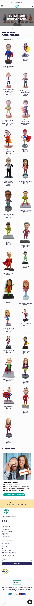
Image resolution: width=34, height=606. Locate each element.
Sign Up (17, 564)
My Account (5, 543)
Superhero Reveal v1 (25, 181)
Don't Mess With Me (25, 303)
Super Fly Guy (8, 406)
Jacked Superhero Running (9, 241)
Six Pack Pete (8, 273)
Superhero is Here (8, 66)
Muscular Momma (8, 379)
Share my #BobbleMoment (14, 495)
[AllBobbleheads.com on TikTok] (6, 521)
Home (9, 28)
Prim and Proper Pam (8, 329)
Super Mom (25, 59)
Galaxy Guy (25, 411)
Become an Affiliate (8, 531)
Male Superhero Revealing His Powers (25, 92)
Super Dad (25, 149)
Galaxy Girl (8, 441)
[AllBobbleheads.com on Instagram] (4, 521)
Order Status (19, 2)
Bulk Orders (5, 535)
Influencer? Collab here (9, 552)
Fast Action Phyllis (25, 324)
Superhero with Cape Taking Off (8, 150)
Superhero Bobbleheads (19, 28)
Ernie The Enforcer (25, 210)
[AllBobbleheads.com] (17, 6)
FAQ (12, 2)
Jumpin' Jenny (8, 301)
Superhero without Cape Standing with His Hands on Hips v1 (8, 121)
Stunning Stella (25, 351)
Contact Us (5, 529)
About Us (4, 547)
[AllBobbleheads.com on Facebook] (2, 521)
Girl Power (25, 381)
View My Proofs (6, 550)
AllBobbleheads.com (11, 587)
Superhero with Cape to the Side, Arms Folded (25, 121)
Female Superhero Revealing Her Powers (8, 91)
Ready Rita (25, 266)
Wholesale (5, 533)
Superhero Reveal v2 (8, 215)
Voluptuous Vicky (8, 350)
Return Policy (5, 537)
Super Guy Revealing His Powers (8, 182)
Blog (3, 548)
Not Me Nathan (25, 245)
